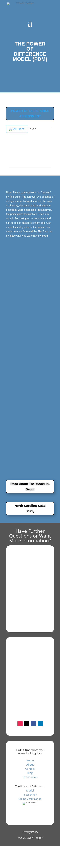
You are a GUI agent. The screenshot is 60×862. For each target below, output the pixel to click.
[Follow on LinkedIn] (40, 723)
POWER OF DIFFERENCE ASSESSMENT (30, 113)
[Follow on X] (26, 723)
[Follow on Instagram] (20, 723)
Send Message (27, 705)
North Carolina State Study (30, 508)
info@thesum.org (30, 571)
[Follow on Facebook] (33, 723)
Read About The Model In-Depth (30, 486)
